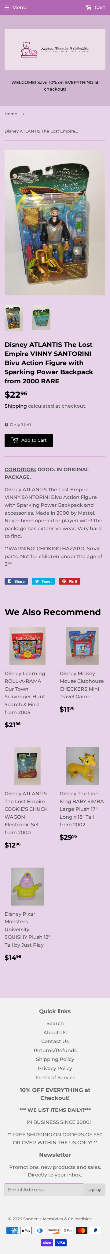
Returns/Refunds (55, 1050)
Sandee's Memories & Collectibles (57, 1218)
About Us (55, 1032)
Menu (19, 7)
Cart (99, 7)
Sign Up (94, 1190)
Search (55, 1023)
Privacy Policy (55, 1068)
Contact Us (55, 1041)
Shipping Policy (55, 1059)
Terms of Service (55, 1077)
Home (11, 113)
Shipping (16, 406)
